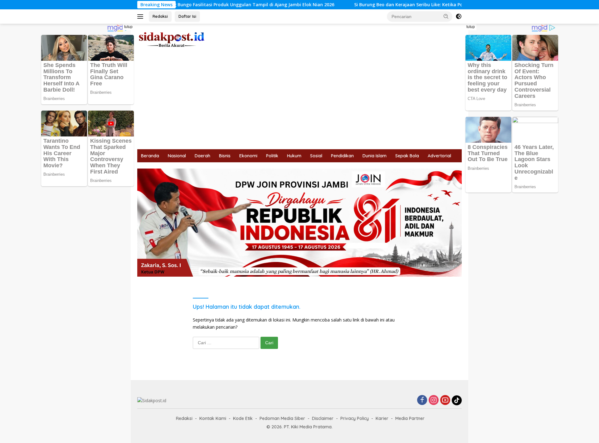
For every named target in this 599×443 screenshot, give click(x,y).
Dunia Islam (375, 156)
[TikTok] (457, 400)
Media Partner (410, 418)
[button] (446, 16)
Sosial (316, 156)
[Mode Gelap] (458, 16)
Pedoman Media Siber (282, 418)
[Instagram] (434, 400)
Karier (382, 418)
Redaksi (160, 16)
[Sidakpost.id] (171, 39)
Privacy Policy (354, 418)
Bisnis (225, 156)
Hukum (294, 156)
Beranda (150, 156)
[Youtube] (445, 400)
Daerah (202, 156)
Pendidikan (342, 156)
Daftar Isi (187, 16)
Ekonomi (248, 156)
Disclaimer (323, 418)
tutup (128, 27)
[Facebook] (422, 400)
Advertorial (439, 156)
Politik (272, 156)
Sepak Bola (407, 156)
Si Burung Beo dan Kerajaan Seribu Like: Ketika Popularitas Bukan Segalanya (360, 4)
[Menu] (141, 16)
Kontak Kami (212, 418)
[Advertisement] (299, 102)
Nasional (177, 156)
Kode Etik (243, 418)
